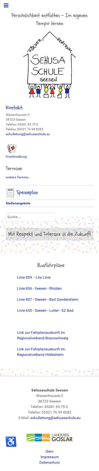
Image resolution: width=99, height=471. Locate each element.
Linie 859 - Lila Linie (33, 277)
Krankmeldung (16, 156)
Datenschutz (49, 462)
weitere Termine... (18, 177)
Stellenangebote (18, 203)
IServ (50, 451)
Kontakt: (14, 107)
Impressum (50, 457)
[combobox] (30, 217)
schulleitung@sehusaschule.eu (28, 134)
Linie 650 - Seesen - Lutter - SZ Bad (45, 310)
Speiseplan (26, 192)
